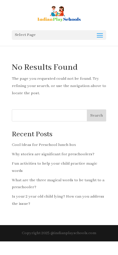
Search (96, 115)
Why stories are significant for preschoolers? (53, 154)
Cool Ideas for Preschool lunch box (44, 144)
